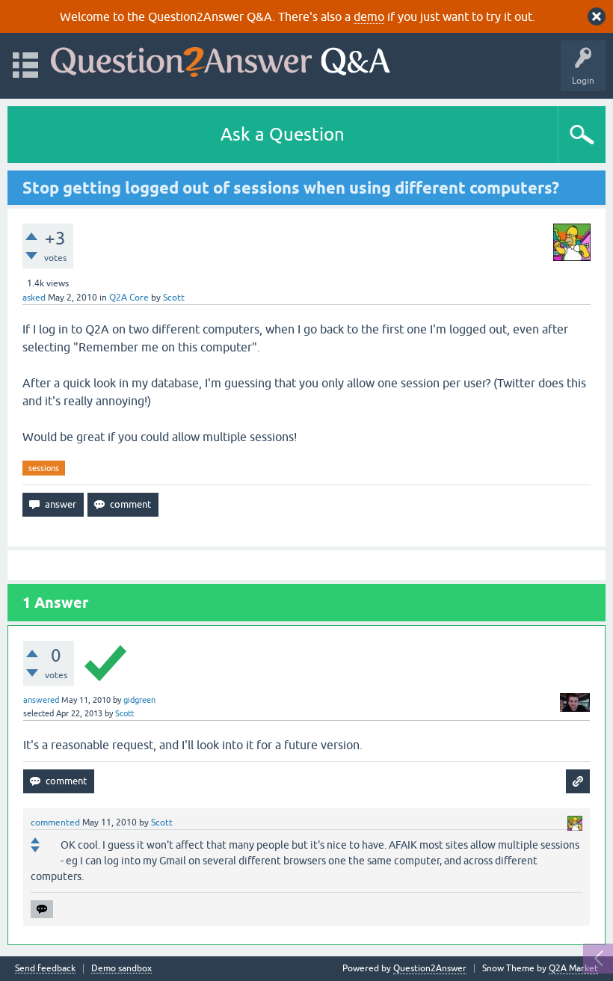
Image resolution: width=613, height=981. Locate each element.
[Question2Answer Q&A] (220, 58)
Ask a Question (283, 134)
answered (41, 699)
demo (369, 16)
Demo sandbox (121, 969)
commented (55, 822)
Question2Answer (429, 968)
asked (34, 297)
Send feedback (45, 969)
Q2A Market (573, 968)
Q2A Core (129, 297)
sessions (43, 468)
